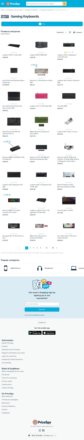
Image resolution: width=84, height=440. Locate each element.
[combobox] (44, 4)
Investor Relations (8, 406)
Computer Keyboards (46, 10)
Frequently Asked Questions (12, 359)
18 (53, 248)
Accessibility (6, 363)
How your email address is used (34, 315)
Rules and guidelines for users (13, 371)
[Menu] (2, 3)
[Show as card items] (70, 32)
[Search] (64, 4)
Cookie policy (7, 384)
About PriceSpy (7, 343)
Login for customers (9, 356)
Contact (5, 346)
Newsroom (6, 403)
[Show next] (57, 247)
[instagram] (39, 430)
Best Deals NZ (7, 396)
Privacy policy (7, 381)
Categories (6, 413)
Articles (4, 409)
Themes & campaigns (10, 400)
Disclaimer (6, 375)
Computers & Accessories (14, 10)
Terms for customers (9, 378)
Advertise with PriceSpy (11, 349)
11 (46, 248)
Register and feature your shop (13, 353)
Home (3, 10)
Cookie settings (7, 388)
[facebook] (43, 430)
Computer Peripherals (31, 10)
